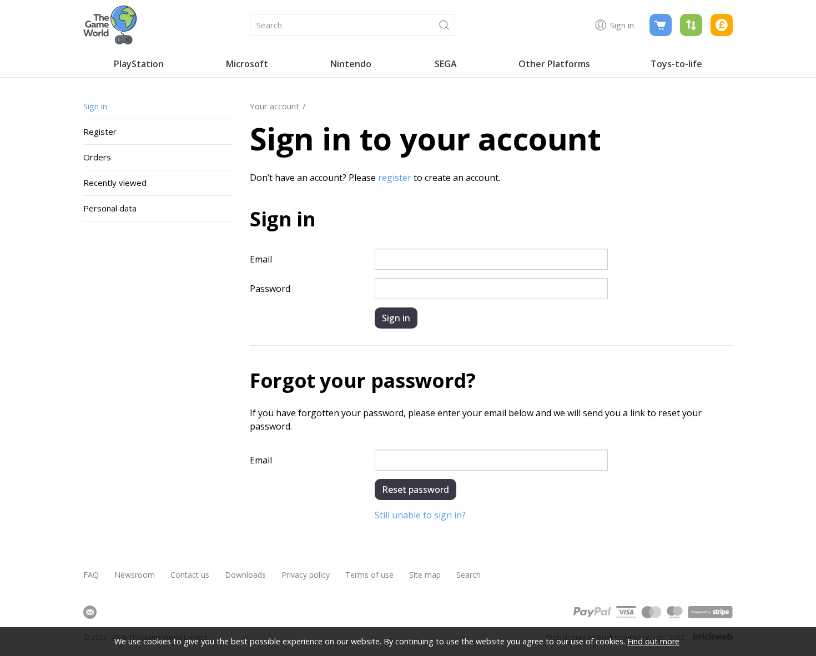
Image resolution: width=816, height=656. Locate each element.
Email (261, 259)
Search (468, 574)
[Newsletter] (89, 612)
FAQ (91, 574)
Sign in (95, 106)
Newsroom (134, 574)
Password (270, 288)
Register (100, 131)
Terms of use (369, 574)
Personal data (110, 208)
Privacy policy (305, 574)
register (394, 177)
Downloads (245, 574)
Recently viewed (115, 182)
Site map (425, 574)
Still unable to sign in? (420, 515)
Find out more (653, 641)
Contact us (189, 574)
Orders (97, 157)
